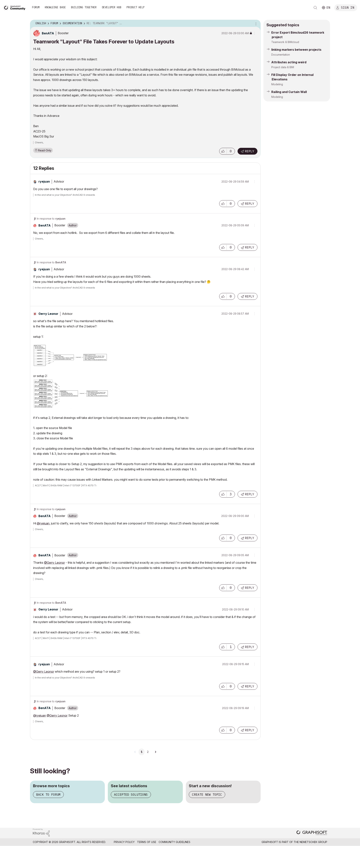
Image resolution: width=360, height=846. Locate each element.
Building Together (84, 7)
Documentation (280, 54)
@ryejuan (43, 523)
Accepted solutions (131, 794)
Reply (249, 151)
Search (315, 8)
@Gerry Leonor (54, 562)
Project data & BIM (282, 67)
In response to (51, 218)
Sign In (347, 7)
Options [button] (255, 23)
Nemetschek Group (313, 842)
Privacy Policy (124, 842)
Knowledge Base (55, 7)
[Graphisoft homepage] (311, 833)
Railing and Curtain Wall (289, 92)
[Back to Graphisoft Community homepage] (15, 7)
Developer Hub (111, 7)
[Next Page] (155, 752)
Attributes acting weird (288, 62)
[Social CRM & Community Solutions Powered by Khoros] (41, 832)
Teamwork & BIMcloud (285, 42)
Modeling (277, 84)
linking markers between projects (296, 49)
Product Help (136, 7)
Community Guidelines (174, 842)
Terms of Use (146, 842)
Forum (36, 7)
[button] (222, 151)
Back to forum (48, 794)
